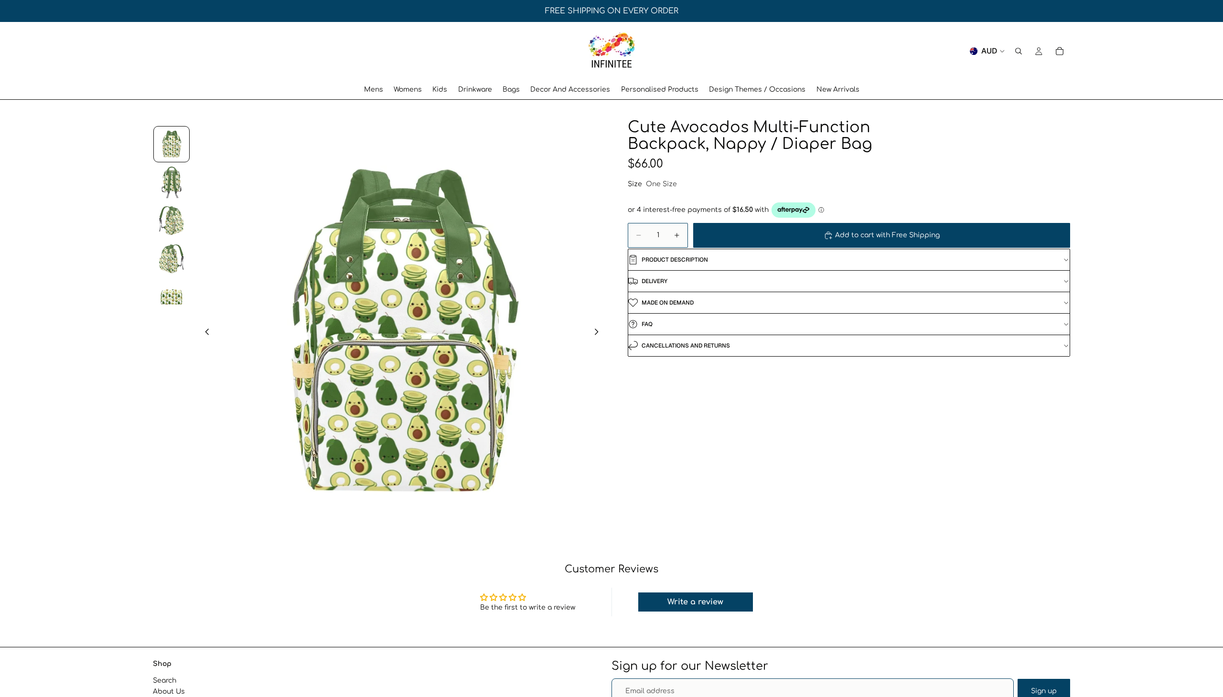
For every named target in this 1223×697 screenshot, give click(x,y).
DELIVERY (654, 281)
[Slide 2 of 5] (171, 182)
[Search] (1018, 51)
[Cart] (1059, 51)
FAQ (647, 324)
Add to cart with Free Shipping (887, 235)
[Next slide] (599, 333)
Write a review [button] (695, 602)
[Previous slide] (204, 333)
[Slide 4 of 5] (171, 259)
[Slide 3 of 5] (171, 220)
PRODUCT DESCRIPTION (675, 260)
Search (164, 680)
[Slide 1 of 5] (171, 144)
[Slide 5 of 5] (171, 297)
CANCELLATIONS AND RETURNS (686, 345)
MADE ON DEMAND (668, 302)
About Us (169, 691)
